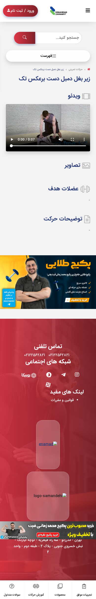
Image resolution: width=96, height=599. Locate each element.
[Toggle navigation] (88, 11)
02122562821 (58, 355)
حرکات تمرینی (75, 70)
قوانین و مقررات (62, 400)
